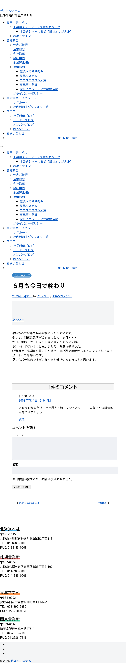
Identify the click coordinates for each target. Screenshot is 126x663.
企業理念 (19, 49)
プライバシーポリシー (28, 93)
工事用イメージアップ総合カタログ (36, 27)
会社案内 (19, 58)
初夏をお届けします (30, 502)
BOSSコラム (21, 129)
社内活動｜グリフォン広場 (31, 107)
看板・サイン (22, 36)
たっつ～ (43, 296)
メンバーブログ (23, 124)
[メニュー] (1, 146)
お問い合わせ (15, 133)
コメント (17, 435)
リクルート (20, 102)
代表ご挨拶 (20, 45)
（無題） (102, 502)
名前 (15, 464)
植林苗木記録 (28, 85)
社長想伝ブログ (23, 116)
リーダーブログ (23, 120)
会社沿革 (19, 54)
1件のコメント (62, 296)
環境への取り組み (31, 71)
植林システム (28, 76)
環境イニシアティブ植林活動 (39, 89)
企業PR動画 (21, 62)
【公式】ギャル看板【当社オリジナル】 (46, 31)
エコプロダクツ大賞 (33, 80)
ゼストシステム (10, 11)
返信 (22, 419)
